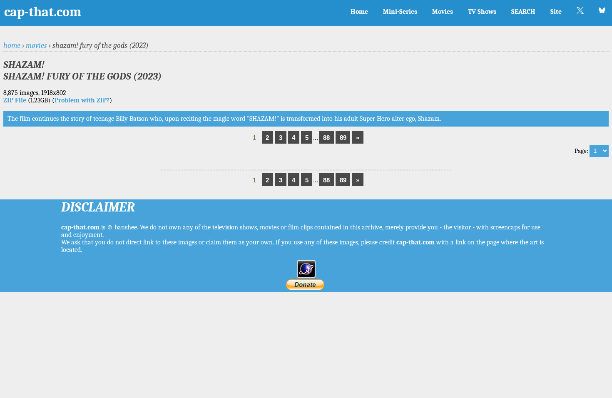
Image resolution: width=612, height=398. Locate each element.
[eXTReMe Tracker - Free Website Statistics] (306, 275)
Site (556, 11)
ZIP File (14, 100)
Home (359, 11)
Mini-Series (400, 11)
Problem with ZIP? (82, 100)
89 (343, 137)
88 (326, 137)
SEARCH (523, 11)
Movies (442, 11)
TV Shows (482, 11)
